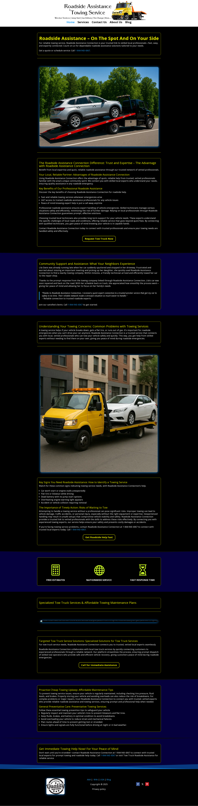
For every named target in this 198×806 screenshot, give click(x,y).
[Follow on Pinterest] (147, 784)
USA (102, 779)
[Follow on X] (142, 784)
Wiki (96, 779)
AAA (89, 779)
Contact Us (99, 22)
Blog (128, 22)
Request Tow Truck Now (99, 238)
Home (71, 22)
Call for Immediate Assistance (99, 665)
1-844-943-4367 (82, 50)
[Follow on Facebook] (138, 784)
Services (83, 22)
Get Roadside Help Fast (99, 537)
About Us (116, 22)
